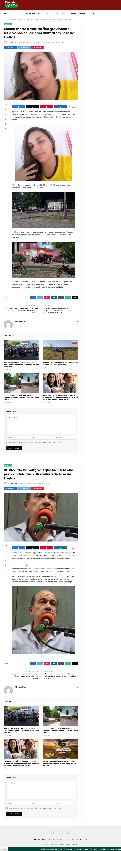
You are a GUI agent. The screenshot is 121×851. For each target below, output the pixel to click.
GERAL (40, 13)
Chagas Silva (13, 42)
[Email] (6, 129)
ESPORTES (72, 13)
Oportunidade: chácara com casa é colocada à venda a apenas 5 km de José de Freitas (21, 397)
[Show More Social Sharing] (47, 47)
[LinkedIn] (6, 119)
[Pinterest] (6, 124)
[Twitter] (6, 114)
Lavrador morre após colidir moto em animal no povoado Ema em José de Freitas (24, 676)
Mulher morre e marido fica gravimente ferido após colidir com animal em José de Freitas (60, 676)
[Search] (116, 13)
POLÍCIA (50, 13)
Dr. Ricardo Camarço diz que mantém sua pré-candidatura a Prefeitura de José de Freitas (22, 310)
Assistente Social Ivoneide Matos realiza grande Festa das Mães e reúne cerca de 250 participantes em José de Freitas (60, 397)
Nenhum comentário (49, 42)
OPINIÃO (82, 13)
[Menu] (5, 13)
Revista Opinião (72, 844)
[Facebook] (6, 110)
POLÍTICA (60, 13)
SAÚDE (92, 13)
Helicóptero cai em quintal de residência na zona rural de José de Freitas (60, 364)
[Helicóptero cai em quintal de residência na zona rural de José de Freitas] (60, 350)
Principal (30, 13)
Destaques (8, 24)
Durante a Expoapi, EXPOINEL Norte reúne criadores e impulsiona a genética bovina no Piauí (59, 763)
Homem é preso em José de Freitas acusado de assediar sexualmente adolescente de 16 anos (57, 310)
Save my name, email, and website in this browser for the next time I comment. (35, 442)
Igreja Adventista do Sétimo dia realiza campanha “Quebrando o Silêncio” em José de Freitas (21, 365)
